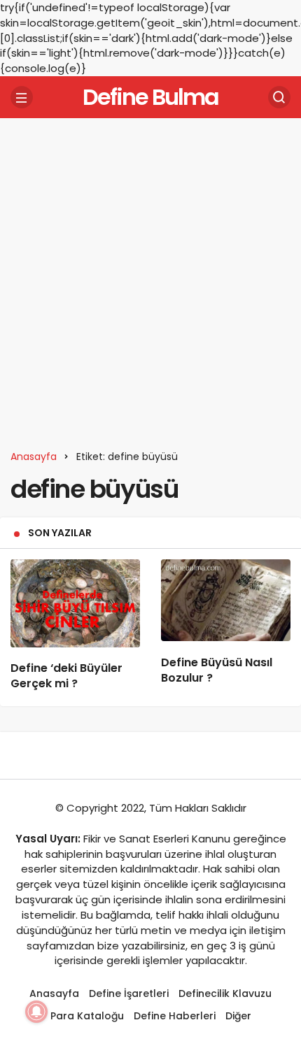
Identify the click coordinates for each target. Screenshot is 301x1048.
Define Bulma (150, 97)
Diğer (238, 1016)
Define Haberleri (175, 1016)
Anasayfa (54, 993)
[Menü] (21, 97)
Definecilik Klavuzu (225, 993)
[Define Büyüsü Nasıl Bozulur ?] (225, 600)
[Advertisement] (150, 279)
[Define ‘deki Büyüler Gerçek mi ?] (75, 603)
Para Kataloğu (87, 1016)
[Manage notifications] (36, 1011)
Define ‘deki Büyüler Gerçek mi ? (66, 676)
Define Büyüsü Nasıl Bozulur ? (216, 670)
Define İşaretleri (129, 993)
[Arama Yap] (279, 97)
